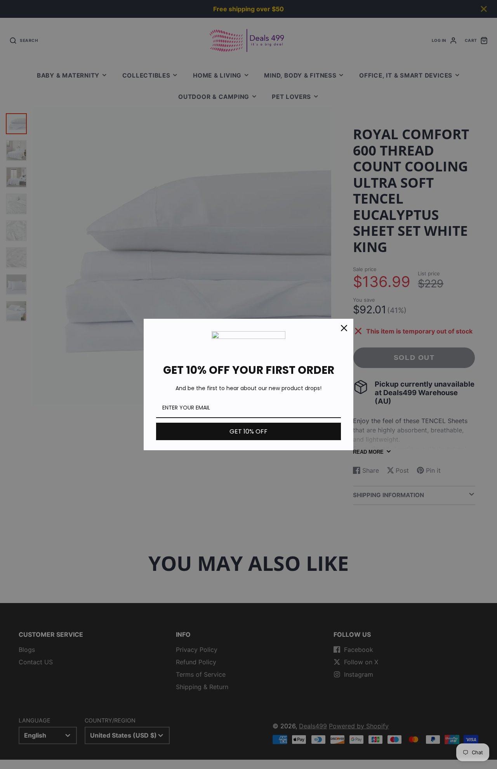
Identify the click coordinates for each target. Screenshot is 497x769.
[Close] (344, 328)
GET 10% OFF (248, 431)
